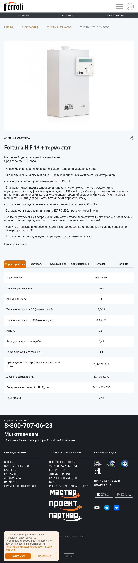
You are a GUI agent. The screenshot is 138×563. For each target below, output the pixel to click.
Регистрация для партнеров (68, 486)
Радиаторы (12, 474)
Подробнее (44, 556)
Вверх (69, 556)
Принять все (18, 556)
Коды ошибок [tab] (58, 263)
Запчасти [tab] (36, 263)
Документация (115, 15)
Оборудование (69, 15)
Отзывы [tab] (101, 263)
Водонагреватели (16, 465)
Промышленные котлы (20, 486)
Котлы (8, 462)
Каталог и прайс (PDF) (63, 478)
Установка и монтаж (63, 465)
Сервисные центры (62, 462)
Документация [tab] (80, 263)
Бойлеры (10, 470)
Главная (8, 27)
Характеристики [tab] (15, 264)
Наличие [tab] (123, 263)
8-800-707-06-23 (28, 425)
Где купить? (57, 470)
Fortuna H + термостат (59, 27)
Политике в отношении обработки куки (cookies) (28, 548)
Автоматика (12, 478)
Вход (52, 482)
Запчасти (23, 15)
